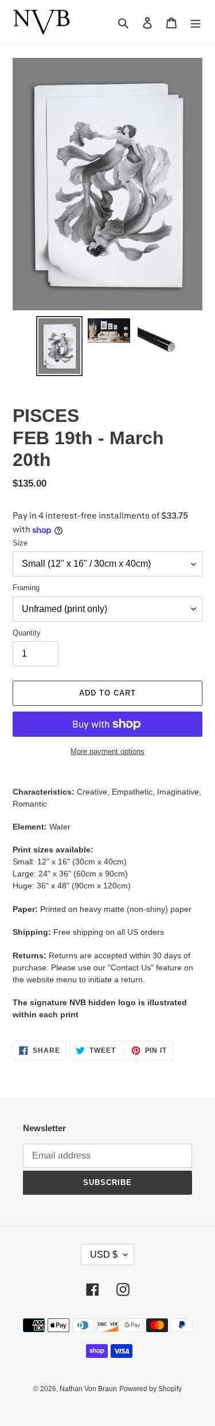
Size (20, 543)
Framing (26, 587)
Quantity (27, 633)
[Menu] (195, 22)
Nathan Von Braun (88, 1389)
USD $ (104, 1254)
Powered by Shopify (150, 1389)
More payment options (107, 751)
